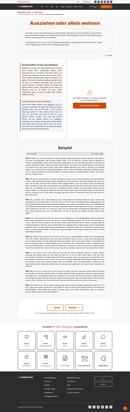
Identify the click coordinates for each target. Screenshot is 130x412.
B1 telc (26, 345)
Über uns (47, 381)
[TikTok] (95, 2)
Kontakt (47, 385)
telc (33, 14)
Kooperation (48, 392)
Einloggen (94, 6)
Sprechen (41, 14)
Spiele (103, 366)
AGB (68, 385)
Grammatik (84, 366)
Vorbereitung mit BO (24, 14)
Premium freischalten (89, 105)
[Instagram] (99, 2)
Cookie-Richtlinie (73, 392)
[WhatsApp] (111, 2)
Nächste (72, 307)
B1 (36, 14)
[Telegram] (108, 2)
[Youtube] (102, 2)
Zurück (57, 307)
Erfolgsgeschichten (51, 396)
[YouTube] (98, 407)
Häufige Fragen (49, 389)
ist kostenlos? (106, 6)
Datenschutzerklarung (75, 389)
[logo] (25, 7)
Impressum (71, 381)
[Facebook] (105, 2)
